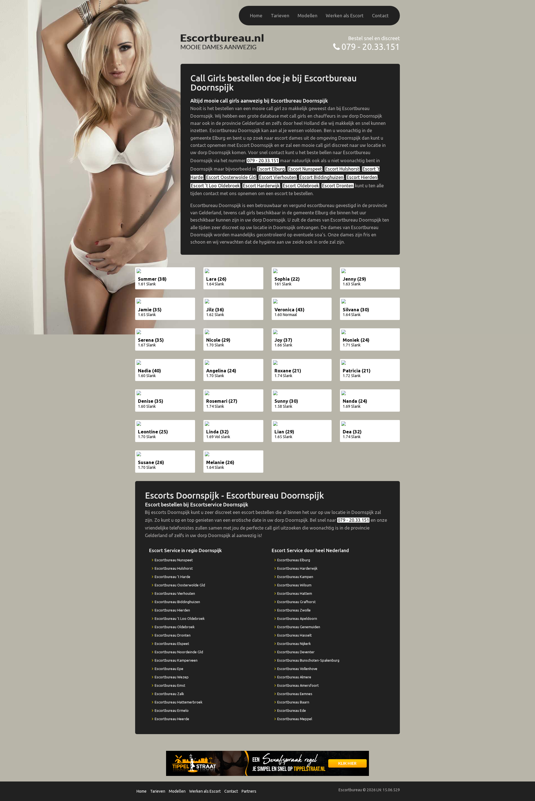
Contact (380, 15)
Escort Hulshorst (342, 168)
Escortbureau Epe (169, 669)
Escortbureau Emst (170, 685)
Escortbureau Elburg (293, 560)
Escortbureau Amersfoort (298, 685)
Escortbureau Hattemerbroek (178, 702)
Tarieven (280, 15)
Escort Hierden (362, 177)
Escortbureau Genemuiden (298, 627)
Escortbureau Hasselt (294, 635)
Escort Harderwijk (261, 185)
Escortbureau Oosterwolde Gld (180, 585)
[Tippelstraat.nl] (267, 763)
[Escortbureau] (222, 41)
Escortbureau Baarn (293, 702)
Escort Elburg (271, 168)
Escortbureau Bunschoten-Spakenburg (308, 660)
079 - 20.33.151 (370, 47)
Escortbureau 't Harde (172, 577)
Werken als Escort (345, 15)
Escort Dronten (337, 185)
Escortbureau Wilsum (294, 585)
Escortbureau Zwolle (294, 610)
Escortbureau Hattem (294, 593)
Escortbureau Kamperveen (176, 660)
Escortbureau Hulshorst (174, 568)
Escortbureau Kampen (295, 577)
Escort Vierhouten (277, 177)
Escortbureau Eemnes (294, 694)
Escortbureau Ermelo (172, 710)
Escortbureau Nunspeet (174, 560)
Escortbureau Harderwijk (297, 568)
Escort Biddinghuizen (321, 177)
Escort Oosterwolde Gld (231, 177)
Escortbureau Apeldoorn (297, 618)
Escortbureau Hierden (172, 610)
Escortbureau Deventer (296, 652)
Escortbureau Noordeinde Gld (179, 652)
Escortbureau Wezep (172, 677)
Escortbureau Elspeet (172, 643)
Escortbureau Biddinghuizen (177, 602)
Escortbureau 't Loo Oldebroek (180, 618)
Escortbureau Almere (294, 677)
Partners (249, 791)
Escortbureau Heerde (172, 719)
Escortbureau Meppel (294, 719)
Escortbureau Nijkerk (294, 643)
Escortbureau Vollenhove (297, 669)
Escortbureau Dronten (173, 635)
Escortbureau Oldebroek (174, 627)
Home (256, 15)
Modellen (307, 15)
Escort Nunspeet (305, 168)
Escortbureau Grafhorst (296, 602)
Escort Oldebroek (301, 185)
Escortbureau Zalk (169, 694)
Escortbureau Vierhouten (175, 593)
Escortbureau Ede (291, 710)
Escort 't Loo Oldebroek (215, 185)
